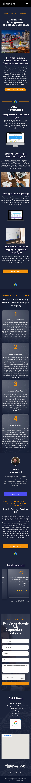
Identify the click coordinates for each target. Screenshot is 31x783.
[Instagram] (10, 772)
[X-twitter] (20, 772)
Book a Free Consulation (15, 89)
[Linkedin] (17, 772)
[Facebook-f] (13, 772)
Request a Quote (15, 546)
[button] (26, 3)
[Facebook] (15, 489)
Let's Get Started (15, 271)
